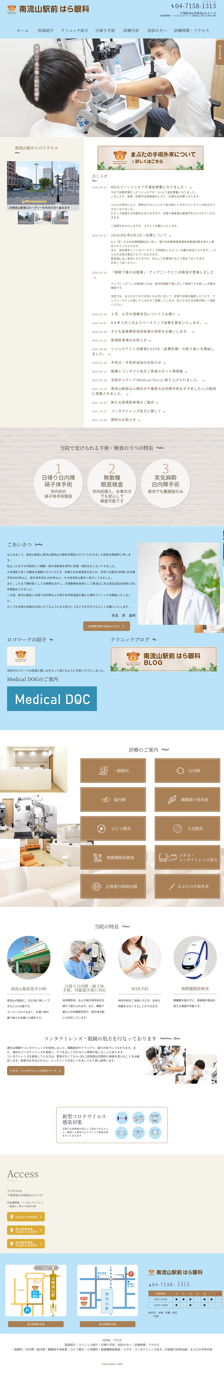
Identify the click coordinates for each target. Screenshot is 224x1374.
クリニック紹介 (74, 30)
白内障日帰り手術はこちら (104, 626)
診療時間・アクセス (191, 30)
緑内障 (41, 1349)
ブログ (117, 1340)
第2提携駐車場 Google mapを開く (26, 1243)
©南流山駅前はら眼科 (112, 1364)
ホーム (23, 30)
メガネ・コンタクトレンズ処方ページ (33, 1071)
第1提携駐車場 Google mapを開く (26, 1230)
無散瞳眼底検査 (110, 1349)
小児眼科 (92, 1349)
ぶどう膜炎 (77, 1349)
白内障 (30, 1349)
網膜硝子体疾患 (57, 1349)
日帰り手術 (105, 30)
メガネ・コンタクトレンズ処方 (142, 1349)
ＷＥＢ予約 (220, 52)
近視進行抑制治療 (176, 1349)
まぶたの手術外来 (201, 1349)
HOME (106, 1340)
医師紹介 (46, 30)
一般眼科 (17, 1349)
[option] (112, 87)
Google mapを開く (26, 1217)
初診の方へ (157, 30)
